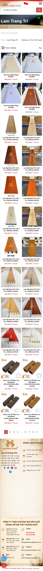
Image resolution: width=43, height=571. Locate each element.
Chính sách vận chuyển (32, 455)
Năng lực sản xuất (33, 470)
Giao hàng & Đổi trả (34, 466)
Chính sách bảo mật (34, 450)
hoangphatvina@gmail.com (31, 542)
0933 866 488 (30, 532)
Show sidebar (11, 48)
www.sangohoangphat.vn (30, 558)
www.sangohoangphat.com (31, 550)
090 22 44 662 (30, 535)
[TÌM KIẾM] (39, 10)
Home (3, 40)
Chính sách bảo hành (34, 461)
